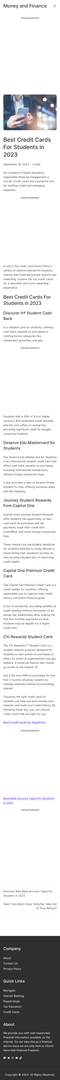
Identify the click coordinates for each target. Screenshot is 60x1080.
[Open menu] (55, 6)
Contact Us (10, 963)
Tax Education (12, 1006)
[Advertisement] (30, 54)
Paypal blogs (11, 1001)
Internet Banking (13, 996)
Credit (36, 164)
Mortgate (9, 990)
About (7, 958)
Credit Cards (11, 1012)
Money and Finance (25, 6)
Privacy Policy (12, 968)
